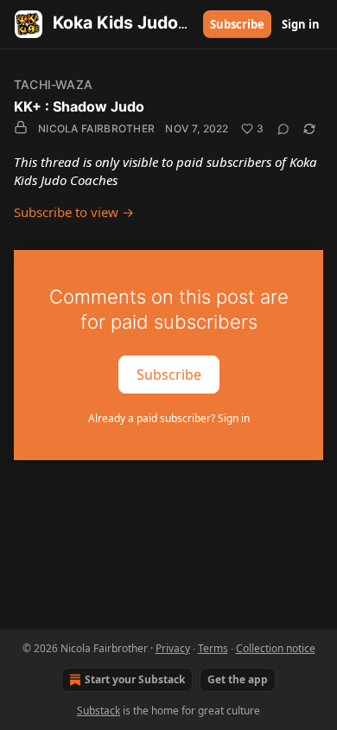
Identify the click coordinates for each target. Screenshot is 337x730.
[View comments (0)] (283, 128)
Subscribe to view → (74, 212)
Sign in (301, 24)
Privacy (173, 648)
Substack (98, 710)
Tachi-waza (53, 84)
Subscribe (237, 24)
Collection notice (275, 648)
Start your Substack (135, 679)
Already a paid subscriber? (169, 418)
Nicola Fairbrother (96, 128)
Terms (213, 648)
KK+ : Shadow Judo (79, 106)
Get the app (237, 679)
